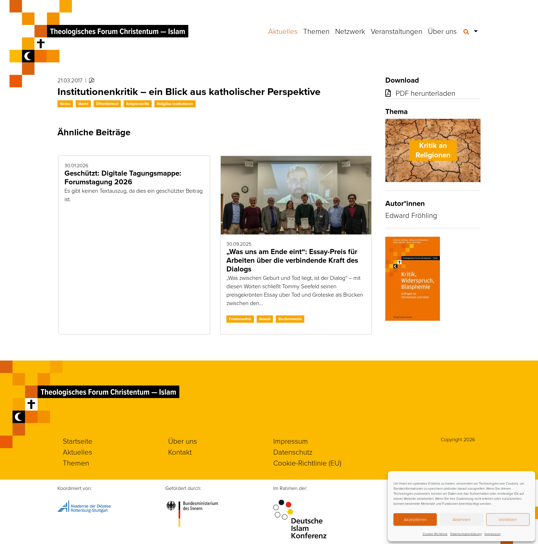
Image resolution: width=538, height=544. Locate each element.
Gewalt (264, 319)
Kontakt (180, 452)
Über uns (442, 31)
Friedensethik (240, 319)
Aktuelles (283, 31)
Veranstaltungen (396, 31)
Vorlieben (508, 519)
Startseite (77, 441)
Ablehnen (461, 519)
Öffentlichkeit (107, 103)
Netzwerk (350, 31)
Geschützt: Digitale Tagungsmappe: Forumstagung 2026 (122, 177)
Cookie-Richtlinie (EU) (307, 463)
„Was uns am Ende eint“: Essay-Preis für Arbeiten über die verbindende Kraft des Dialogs (292, 260)
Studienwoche (290, 319)
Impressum (492, 533)
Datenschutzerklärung (466, 533)
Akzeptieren (415, 519)
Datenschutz (292, 452)
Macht (83, 103)
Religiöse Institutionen (175, 103)
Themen (316, 31)
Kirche (65, 103)
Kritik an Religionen (433, 150)
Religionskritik (137, 103)
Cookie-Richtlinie (435, 533)
